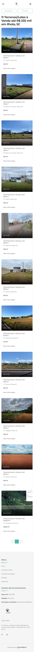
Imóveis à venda (6, 570)
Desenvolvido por (12, 647)
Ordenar (10, 11)
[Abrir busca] (30, 4)
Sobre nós (4, 581)
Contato (4, 578)
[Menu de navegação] (3, 4)
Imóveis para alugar (8, 574)
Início (3, 566)
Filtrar (26, 11)
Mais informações (9, 68)
